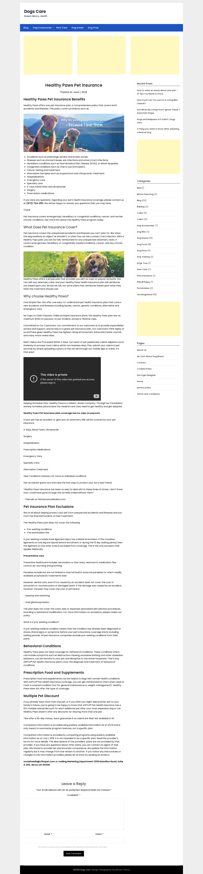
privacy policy (144, 387)
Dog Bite (141, 231)
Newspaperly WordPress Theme (114, 869)
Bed (139, 187)
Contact (141, 362)
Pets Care (61, 27)
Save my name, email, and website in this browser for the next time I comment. (74, 847)
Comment (73, 795)
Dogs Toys (142, 263)
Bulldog (140, 206)
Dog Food (142, 244)
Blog (25, 27)
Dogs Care (35, 11)
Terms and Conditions (148, 393)
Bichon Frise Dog (145, 194)
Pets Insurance (144, 275)
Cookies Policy (144, 368)
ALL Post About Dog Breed (150, 356)
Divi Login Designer (146, 375)
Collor (140, 219)
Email (99, 834)
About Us (141, 350)
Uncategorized (144, 294)
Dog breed (78, 27)
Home (140, 381)
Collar (140, 212)
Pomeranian (143, 288)
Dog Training (143, 256)
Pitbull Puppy (143, 281)
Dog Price (93, 27)
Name (48, 834)
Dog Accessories (42, 27)
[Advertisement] (47, 55)
